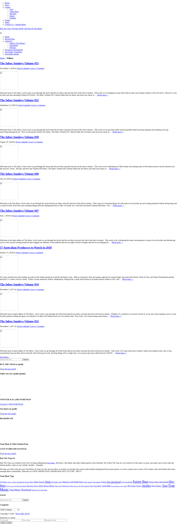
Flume (103, 482)
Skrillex (146, 485)
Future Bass (140, 481)
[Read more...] (102, 95)
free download (114, 482)
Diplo (48, 481)
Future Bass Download (158, 482)
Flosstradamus (97, 482)
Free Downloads (126, 482)
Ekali (85, 482)
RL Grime (132, 486)
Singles (139, 486)
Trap (165, 485)
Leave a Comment (37, 68)
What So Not (36, 490)
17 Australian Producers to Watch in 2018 (26, 247)
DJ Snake (54, 482)
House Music (49, 486)
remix (125, 486)
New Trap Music (95, 486)
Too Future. (156, 486)
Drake (60, 482)
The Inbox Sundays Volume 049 (19, 173)
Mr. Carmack (85, 486)
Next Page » (4, 357)
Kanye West (58, 486)
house (41, 486)
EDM (72, 482)
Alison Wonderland (18, 482)
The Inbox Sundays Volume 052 (19, 100)
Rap (122, 486)
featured (90, 482)
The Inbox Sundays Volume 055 (19, 63)
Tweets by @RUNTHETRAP (11, 404)
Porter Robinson (115, 486)
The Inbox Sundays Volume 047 (19, 210)
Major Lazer (74, 486)
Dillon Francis (39, 482)
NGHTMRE (106, 486)
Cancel (9, 523)
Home (2, 58)
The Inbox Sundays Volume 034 (19, 284)
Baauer (27, 482)
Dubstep (65, 482)
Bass (31, 482)
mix (79, 486)
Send (3, 523)
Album (10, 482)
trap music (51, 463)
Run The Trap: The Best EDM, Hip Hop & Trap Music (21, 29)
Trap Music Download (20, 489)
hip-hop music (10, 486)
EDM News (79, 482)
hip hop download (20, 486)
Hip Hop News (32, 486)
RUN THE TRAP (23, 514)
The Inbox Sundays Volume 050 (19, 137)
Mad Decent (65, 486)
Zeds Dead (43, 490)
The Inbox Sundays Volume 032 (19, 321)
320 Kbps (3, 482)
